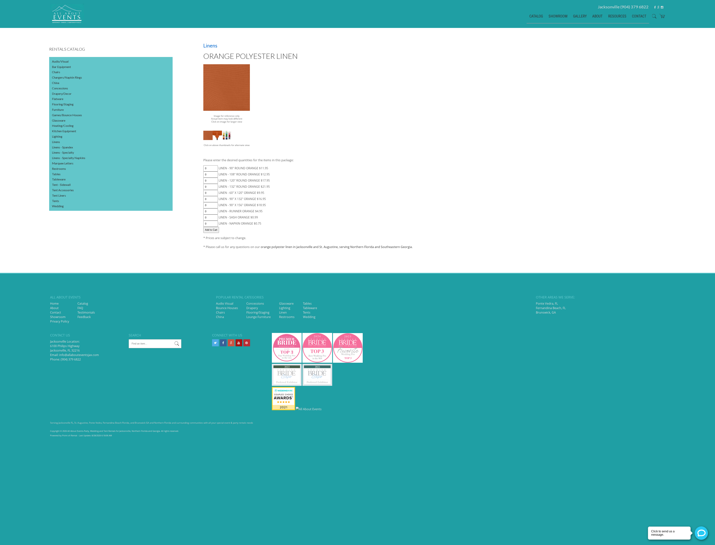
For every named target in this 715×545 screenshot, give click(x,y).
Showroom (558, 16)
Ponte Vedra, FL (547, 303)
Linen (283, 312)
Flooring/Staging (63, 104)
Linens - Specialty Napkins (68, 158)
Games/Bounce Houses (67, 115)
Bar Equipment (61, 67)
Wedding (58, 206)
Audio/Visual (60, 61)
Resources (617, 16)
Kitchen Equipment (64, 131)
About (597, 16)
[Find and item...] (653, 17)
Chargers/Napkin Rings (67, 77)
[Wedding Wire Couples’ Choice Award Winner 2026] (309, 409)
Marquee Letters (62, 163)
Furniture (58, 109)
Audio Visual (224, 303)
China (55, 83)
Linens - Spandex (62, 147)
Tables (56, 174)
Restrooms (59, 168)
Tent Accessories (63, 190)
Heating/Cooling (63, 125)
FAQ (80, 308)
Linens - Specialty (63, 152)
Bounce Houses (227, 308)
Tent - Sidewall (61, 184)
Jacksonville (623, 6)
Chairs (56, 72)
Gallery (580, 16)
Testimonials (86, 312)
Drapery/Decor (62, 93)
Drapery (252, 308)
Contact (639, 16)
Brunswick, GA (546, 312)
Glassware (58, 120)
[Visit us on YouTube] (239, 342)
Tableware (59, 179)
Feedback (84, 317)
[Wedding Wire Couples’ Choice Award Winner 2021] (283, 409)
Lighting (57, 136)
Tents (55, 201)
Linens (56, 142)
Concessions (60, 88)
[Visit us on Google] (231, 342)
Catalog (536, 16)
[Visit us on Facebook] (223, 342)
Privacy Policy (59, 321)
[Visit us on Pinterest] (246, 342)
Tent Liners (59, 195)
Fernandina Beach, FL (551, 308)
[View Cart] (661, 17)
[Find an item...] (176, 344)
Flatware (57, 99)
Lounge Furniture (258, 317)
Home (54, 303)
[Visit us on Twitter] (215, 342)
